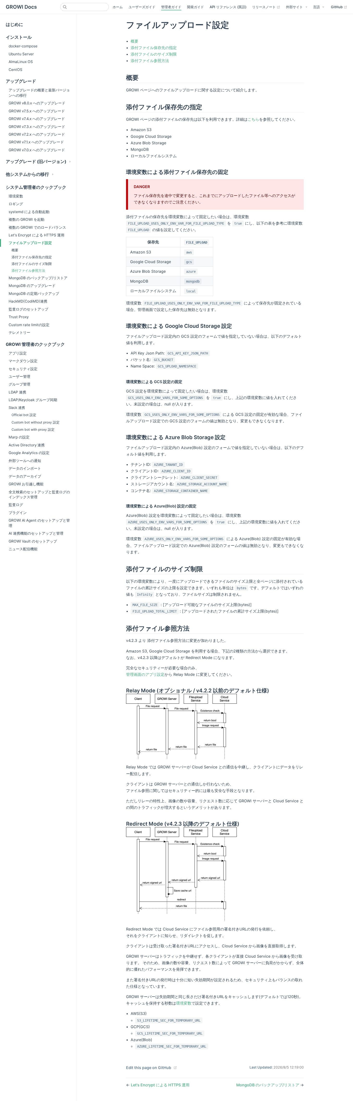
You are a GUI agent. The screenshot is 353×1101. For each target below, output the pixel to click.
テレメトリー (19, 332)
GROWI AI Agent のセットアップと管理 (39, 523)
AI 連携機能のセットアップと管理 (36, 533)
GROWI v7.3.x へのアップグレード (37, 126)
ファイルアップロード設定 (30, 242)
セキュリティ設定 (23, 369)
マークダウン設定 (23, 361)
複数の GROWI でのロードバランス (37, 227)
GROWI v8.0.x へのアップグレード (37, 103)
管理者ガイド (171, 7)
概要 (15, 250)
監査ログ (16, 504)
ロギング (16, 204)
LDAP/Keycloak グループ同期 (33, 400)
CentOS (15, 69)
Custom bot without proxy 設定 (36, 422)
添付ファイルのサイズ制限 (32, 264)
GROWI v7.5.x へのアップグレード (37, 111)
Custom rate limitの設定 (29, 325)
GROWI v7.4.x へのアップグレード (37, 118)
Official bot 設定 (24, 415)
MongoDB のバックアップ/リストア (38, 278)
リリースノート (266, 7)
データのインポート (25, 468)
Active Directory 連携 (27, 445)
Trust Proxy (19, 317)
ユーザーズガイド (141, 7)
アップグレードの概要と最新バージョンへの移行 (39, 92)
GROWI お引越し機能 (26, 484)
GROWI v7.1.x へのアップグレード (36, 142)
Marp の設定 (19, 437)
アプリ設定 (18, 353)
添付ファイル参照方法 (28, 270)
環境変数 (16, 196)
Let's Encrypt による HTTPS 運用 (36, 235)
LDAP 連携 (17, 392)
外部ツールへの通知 (25, 460)
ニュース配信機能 (23, 549)
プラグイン (18, 512)
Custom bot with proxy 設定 (33, 429)
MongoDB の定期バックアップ (34, 293)
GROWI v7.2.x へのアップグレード (37, 134)
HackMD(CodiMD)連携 (28, 301)
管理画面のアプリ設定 (145, 674)
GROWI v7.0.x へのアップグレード (37, 150)
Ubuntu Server (21, 54)
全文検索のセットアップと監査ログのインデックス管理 (39, 494)
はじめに (14, 24)
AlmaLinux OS (21, 61)
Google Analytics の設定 (29, 452)
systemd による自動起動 (29, 211)
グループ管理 (19, 384)
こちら (253, 119)
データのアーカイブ (25, 476)
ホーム (118, 7)
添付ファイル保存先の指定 (32, 257)
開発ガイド (195, 7)
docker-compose (23, 46)
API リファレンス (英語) (228, 7)
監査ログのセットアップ (28, 309)
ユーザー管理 (19, 376)
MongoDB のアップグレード (32, 285)
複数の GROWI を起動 (26, 219)
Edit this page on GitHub (148, 1067)
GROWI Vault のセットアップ (33, 541)
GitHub (339, 7)
